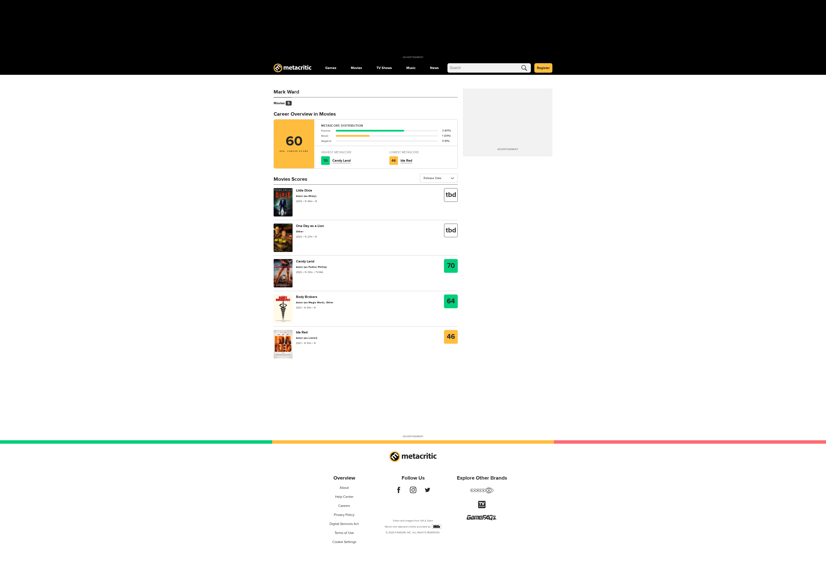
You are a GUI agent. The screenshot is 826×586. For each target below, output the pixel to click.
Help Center (344, 497)
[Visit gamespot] (482, 493)
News (434, 68)
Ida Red (406, 160)
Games (330, 68)
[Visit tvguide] (482, 507)
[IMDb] (436, 526)
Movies (356, 68)
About (344, 488)
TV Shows (384, 68)
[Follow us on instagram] (413, 492)
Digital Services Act (344, 524)
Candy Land (341, 160)
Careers (344, 506)
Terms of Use (344, 533)
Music (411, 68)
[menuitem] (331, 67)
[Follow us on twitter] (427, 492)
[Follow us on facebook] (398, 492)
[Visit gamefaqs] (482, 519)
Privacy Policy (344, 515)
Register (543, 68)
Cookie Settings (344, 542)
